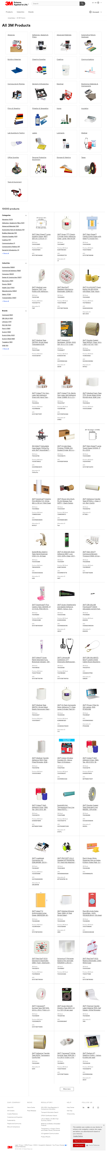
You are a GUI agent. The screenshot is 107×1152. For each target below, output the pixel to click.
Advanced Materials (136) (10, 226)
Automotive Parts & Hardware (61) (13, 230)
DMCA (35, 1145)
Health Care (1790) (8, 288)
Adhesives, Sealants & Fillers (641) (13, 223)
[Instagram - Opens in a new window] (98, 1107)
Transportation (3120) (9, 298)
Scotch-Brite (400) (8, 335)
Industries (20, 12)
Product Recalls (45, 1136)
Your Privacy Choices (58, 1145)
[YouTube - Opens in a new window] (88, 1107)
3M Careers (10, 1110)
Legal (16, 1145)
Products (9, 12)
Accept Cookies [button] (79, 1145)
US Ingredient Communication (50, 1133)
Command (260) (7, 315)
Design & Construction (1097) (12, 277)
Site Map (69, 1110)
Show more (67, 1089)
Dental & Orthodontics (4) (10, 250)
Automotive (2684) (8, 267)
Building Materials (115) (9, 233)
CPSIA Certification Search (49, 1115)
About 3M (10, 1107)
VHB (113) (5, 345)
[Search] (82, 4)
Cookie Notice (78, 1136)
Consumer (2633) (8, 274)
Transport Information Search (49, 1112)
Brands (31, 12)
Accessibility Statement (45, 1145)
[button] (93, 1145)
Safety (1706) (6, 294)
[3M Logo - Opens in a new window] (17, 4)
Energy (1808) (6, 284)
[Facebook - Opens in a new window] (93, 1107)
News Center (31, 1107)
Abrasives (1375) (7, 219)
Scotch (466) (6, 332)
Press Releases (31, 1110)
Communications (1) (8, 243)
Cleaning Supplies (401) (9, 236)
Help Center (70, 1107)
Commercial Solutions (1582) (11, 271)
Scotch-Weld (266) (8, 339)
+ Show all (5, 253)
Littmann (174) (6, 322)
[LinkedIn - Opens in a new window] (83, 1107)
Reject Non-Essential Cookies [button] (83, 1141)
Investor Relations (12, 1114)
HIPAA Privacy (28, 1145)
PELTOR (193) (6, 325)
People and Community (14, 1123)
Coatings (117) (6, 240)
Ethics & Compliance (13, 1127)
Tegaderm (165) (7, 342)
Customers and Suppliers (14, 1117)
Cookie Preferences (20, 1146)
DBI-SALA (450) (7, 318)
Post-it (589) (6, 328)
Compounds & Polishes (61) (11, 247)
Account (95, 12)
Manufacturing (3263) (9, 291)
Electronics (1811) (7, 281)
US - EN (94, 2)
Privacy (21, 1145)
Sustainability (11, 1120)
